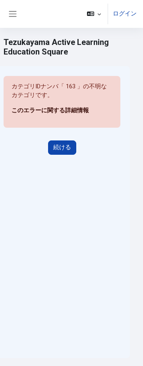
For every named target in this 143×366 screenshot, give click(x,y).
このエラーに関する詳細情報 (50, 110)
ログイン (125, 13)
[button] (94, 14)
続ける (62, 147)
